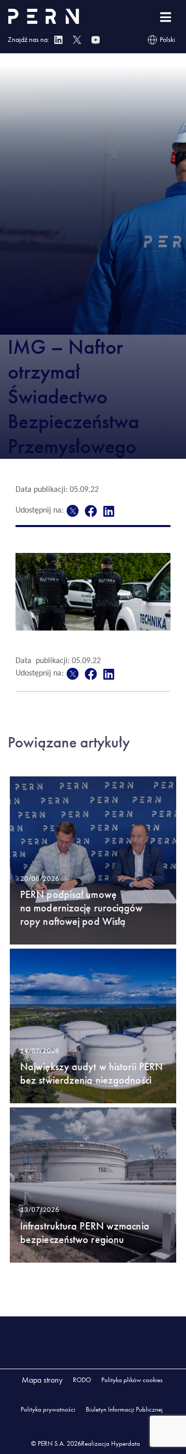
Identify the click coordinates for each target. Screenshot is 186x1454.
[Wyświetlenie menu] (165, 17)
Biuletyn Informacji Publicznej (124, 1409)
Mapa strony (42, 1379)
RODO (82, 1379)
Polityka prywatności (48, 1409)
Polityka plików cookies (132, 1379)
